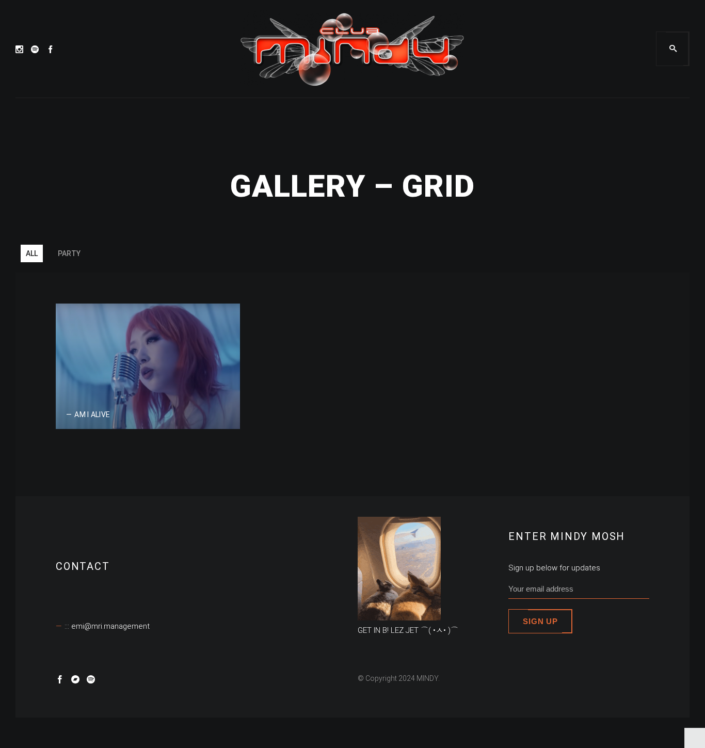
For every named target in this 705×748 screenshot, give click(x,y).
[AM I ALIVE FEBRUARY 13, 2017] (148, 365)
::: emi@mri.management (107, 626)
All (32, 253)
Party (69, 253)
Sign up (540, 621)
